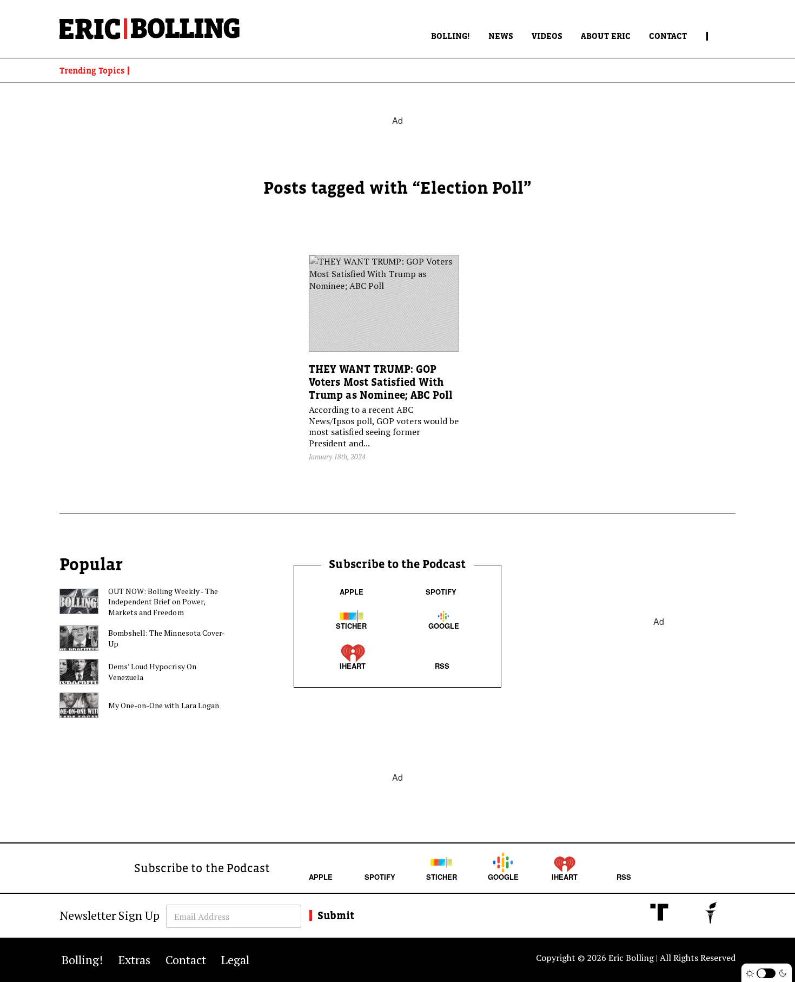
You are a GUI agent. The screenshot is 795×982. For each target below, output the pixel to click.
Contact (668, 36)
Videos (547, 36)
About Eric (606, 36)
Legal (235, 959)
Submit (335, 915)
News (500, 36)
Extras (134, 959)
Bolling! (450, 36)
